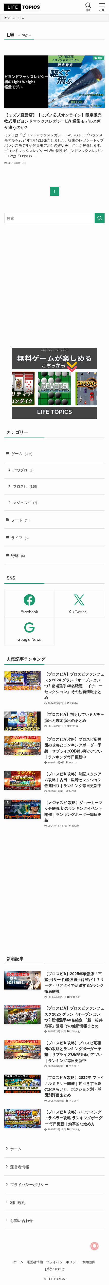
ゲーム (21, 453)
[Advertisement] (54, 285)
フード (20, 519)
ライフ (20, 537)
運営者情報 (19, 1166)
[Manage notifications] (94, 1246)
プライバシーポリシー (29, 1184)
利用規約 (17, 1202)
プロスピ (25, 486)
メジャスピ (25, 502)
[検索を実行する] (100, 218)
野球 (18, 555)
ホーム (16, 1148)
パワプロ (23, 469)
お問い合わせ (21, 1220)
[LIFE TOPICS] (22, 7)
